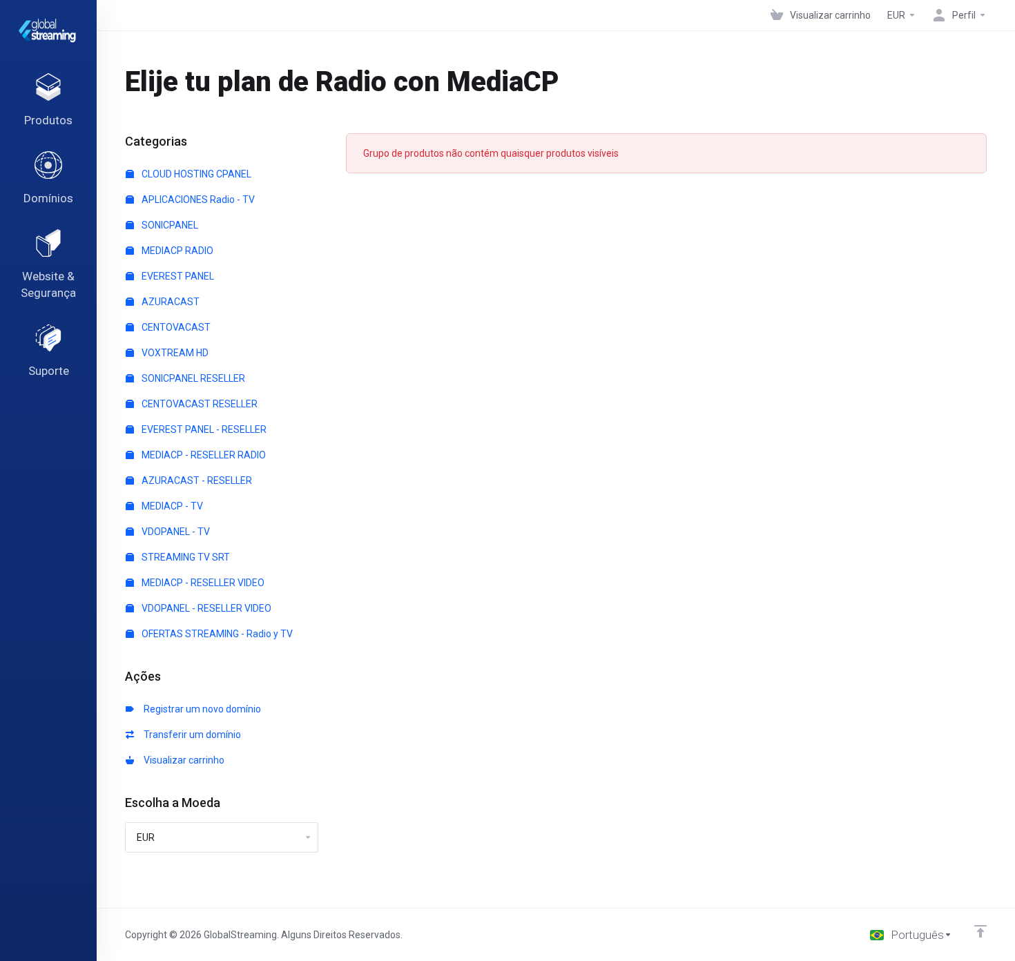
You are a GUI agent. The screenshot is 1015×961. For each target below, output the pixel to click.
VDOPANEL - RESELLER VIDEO (205, 608)
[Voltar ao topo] (980, 931)
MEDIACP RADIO (176, 250)
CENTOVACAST (175, 327)
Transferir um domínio (190, 734)
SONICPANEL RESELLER (192, 378)
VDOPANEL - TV (174, 531)
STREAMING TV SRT (184, 557)
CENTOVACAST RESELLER (198, 403)
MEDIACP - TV (171, 506)
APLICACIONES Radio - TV (197, 199)
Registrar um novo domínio (200, 709)
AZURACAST (169, 301)
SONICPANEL (168, 225)
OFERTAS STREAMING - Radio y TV (216, 633)
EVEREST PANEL (176, 276)
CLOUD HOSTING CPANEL (195, 173)
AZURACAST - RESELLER (195, 480)
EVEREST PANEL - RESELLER (203, 429)
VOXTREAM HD (174, 352)
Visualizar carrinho (181, 760)
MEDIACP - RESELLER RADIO (202, 454)
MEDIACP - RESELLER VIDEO (201, 582)
